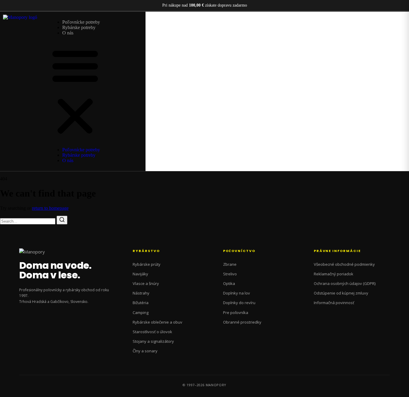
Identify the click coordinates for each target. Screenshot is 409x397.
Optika (229, 283)
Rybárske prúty (146, 264)
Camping (141, 312)
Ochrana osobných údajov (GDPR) (344, 283)
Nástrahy (141, 293)
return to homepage (50, 208)
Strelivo (230, 274)
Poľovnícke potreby (81, 22)
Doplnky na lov (236, 293)
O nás (67, 32)
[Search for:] (28, 221)
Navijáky (140, 274)
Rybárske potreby (79, 27)
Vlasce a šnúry (146, 283)
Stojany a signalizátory (153, 341)
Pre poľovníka (235, 312)
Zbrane (230, 264)
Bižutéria (141, 302)
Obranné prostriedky (242, 322)
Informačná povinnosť (334, 302)
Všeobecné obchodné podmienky (344, 264)
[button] (75, 91)
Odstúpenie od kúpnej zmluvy (341, 293)
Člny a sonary (145, 351)
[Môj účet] (386, 91)
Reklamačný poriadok (333, 274)
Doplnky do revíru (239, 302)
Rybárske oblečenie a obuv (157, 322)
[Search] (62, 220)
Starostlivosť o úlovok (152, 331)
